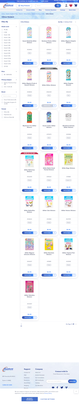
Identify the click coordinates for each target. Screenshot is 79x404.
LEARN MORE (44, 1)
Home (3, 14)
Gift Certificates (39, 380)
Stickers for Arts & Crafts (38, 14)
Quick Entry (27, 383)
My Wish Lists (70, 5)
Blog (40, 10)
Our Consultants (39, 378)
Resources (27, 380)
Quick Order (72, 10)
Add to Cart (27, 63)
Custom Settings (48, 399)
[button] (66, 5)
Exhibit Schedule (39, 375)
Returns (26, 388)
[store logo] (8, 5)
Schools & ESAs (30, 10)
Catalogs (62, 10)
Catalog (37, 383)
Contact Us (19, 10)
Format (4, 109)
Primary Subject (6, 80)
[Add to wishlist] (35, 63)
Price (3, 71)
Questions (26, 378)
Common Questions (50, 10)
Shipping (26, 385)
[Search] (58, 5)
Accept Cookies (29, 399)
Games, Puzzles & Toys (12, 14)
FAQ (25, 375)
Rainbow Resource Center (7, 370)
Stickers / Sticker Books (25, 14)
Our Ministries (39, 385)
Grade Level (5, 26)
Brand (3, 92)
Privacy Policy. (48, 393)
